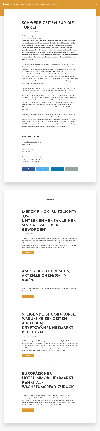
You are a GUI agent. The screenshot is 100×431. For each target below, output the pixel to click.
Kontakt (75, 4)
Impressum (82, 4)
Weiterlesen (28, 252)
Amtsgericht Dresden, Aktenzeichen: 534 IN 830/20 (46, 275)
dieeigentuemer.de (10, 4)
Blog (69, 4)
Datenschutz (90, 4)
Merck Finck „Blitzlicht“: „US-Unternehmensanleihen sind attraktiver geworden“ (49, 221)
